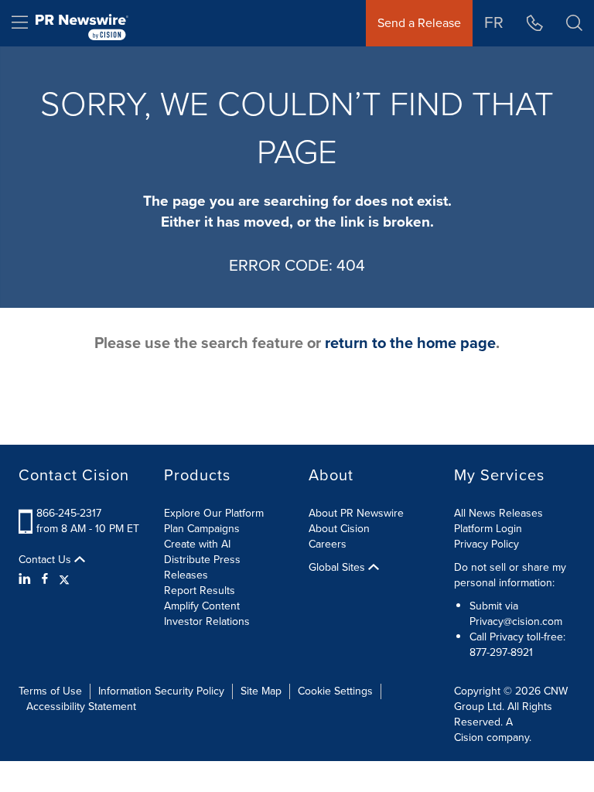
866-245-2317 (68, 513)
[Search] (574, 23)
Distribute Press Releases (202, 567)
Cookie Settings (335, 691)
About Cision (339, 529)
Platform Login (488, 529)
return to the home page (410, 342)
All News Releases (498, 513)
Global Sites (338, 567)
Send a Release (419, 23)
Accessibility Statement (81, 706)
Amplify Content (202, 606)
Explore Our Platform (214, 513)
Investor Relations (207, 621)
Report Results (199, 590)
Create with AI (197, 544)
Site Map (261, 691)
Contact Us (46, 560)
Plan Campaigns (202, 529)
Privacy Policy (486, 544)
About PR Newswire (356, 513)
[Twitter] (64, 579)
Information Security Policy (161, 691)
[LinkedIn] (27, 579)
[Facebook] (45, 579)
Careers (327, 544)
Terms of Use (50, 691)
